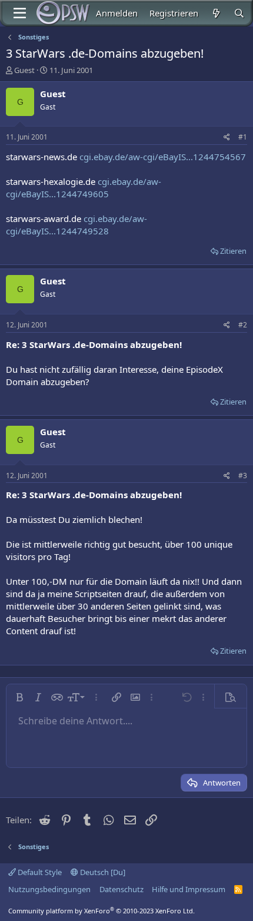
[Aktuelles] (215, 13)
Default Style (39, 872)
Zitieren (233, 251)
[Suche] (239, 13)
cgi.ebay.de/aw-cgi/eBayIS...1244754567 (162, 157)
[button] (19, 697)
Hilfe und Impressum (188, 889)
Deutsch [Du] (101, 872)
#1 (242, 137)
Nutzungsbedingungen (49, 889)
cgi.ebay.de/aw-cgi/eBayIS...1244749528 (76, 225)
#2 (242, 325)
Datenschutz (121, 889)
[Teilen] (226, 137)
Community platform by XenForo (101, 910)
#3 (242, 476)
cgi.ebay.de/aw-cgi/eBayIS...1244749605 (83, 187)
